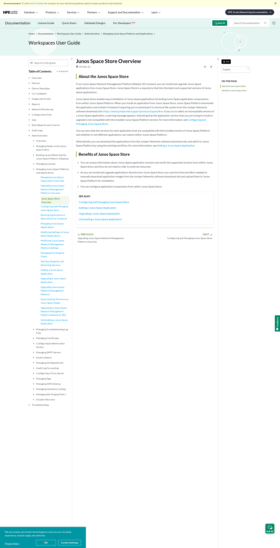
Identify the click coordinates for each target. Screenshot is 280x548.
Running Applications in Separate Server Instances (54, 217)
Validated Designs (94, 22)
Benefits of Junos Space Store (234, 90)
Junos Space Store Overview (50, 200)
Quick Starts (69, 22)
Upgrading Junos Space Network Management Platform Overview (52, 189)
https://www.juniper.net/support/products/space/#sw (133, 111)
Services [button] (71, 12)
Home (32, 33)
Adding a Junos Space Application (52, 271)
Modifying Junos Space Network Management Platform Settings (52, 244)
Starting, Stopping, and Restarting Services (52, 263)
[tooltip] (226, 61)
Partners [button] (92, 12)
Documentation (17, 23)
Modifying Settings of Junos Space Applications (55, 234)
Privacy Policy (12, 543)
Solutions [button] (29, 12)
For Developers (124, 22)
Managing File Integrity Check (52, 254)
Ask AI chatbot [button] (36, 3)
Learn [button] (155, 12)
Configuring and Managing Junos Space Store (54, 208)
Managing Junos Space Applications (52, 225)
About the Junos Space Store (234, 86)
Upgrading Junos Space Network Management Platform (52, 291)
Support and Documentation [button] (124, 12)
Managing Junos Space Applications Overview (52, 179)
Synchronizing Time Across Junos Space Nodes (55, 301)
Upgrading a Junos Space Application (53, 280)
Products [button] (51, 12)
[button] (269, 528)
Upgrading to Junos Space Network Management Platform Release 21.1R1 (54, 311)
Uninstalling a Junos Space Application (54, 322)
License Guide (46, 22)
